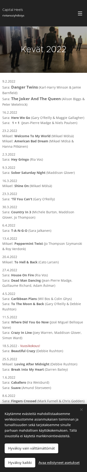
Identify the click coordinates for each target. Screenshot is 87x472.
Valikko (80, 13)
